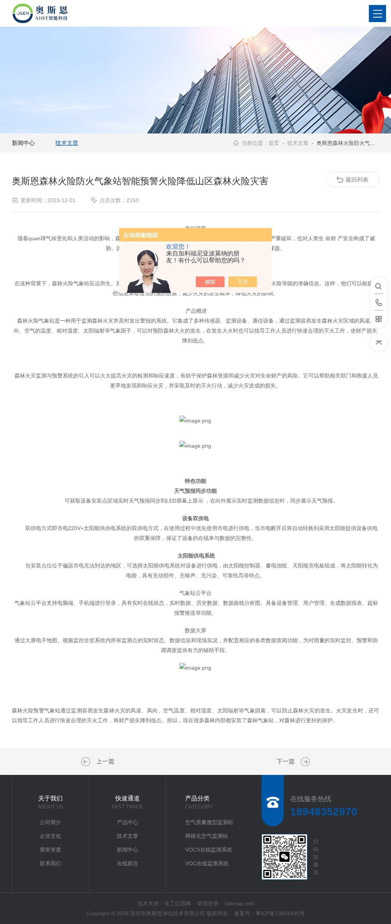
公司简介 (50, 822)
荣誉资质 (50, 850)
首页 (273, 143)
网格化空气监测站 (206, 836)
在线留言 (127, 863)
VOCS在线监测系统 (208, 850)
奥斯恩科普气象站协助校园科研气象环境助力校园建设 (86, 762)
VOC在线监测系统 (207, 863)
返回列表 (357, 179)
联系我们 (50, 863)
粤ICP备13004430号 (280, 913)
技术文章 (66, 143)
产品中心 (127, 822)
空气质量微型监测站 (209, 822)
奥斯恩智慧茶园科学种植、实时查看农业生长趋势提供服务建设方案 (304, 762)
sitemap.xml (239, 903)
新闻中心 (23, 143)
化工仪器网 (177, 903)
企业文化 (50, 836)
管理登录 (207, 903)
